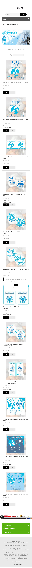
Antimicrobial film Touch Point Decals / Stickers (16, 269)
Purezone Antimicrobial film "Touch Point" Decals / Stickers (14, 345)
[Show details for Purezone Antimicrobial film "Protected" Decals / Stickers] (16, 294)
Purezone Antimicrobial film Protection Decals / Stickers (15, 420)
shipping (9, 90)
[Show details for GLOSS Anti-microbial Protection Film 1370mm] (16, 70)
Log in (9, 1)
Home (3, 24)
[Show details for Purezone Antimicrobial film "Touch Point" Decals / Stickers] (16, 332)
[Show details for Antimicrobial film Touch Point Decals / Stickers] (16, 257)
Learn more (16, 287)
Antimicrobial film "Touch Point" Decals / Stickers (14, 195)
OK (16, 285)
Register (4, 1)
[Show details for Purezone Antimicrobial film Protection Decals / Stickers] (16, 407)
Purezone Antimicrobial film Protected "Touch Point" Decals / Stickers (15, 382)
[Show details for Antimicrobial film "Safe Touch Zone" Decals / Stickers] (16, 145)
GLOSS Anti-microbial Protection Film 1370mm (15, 82)
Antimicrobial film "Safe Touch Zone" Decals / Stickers (15, 157)
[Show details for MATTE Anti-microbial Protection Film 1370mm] (16, 107)
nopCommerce (19, 564)
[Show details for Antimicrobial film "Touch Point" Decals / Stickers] (16, 182)
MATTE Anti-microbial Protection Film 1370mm (15, 119)
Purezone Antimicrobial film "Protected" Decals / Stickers (15, 307)
